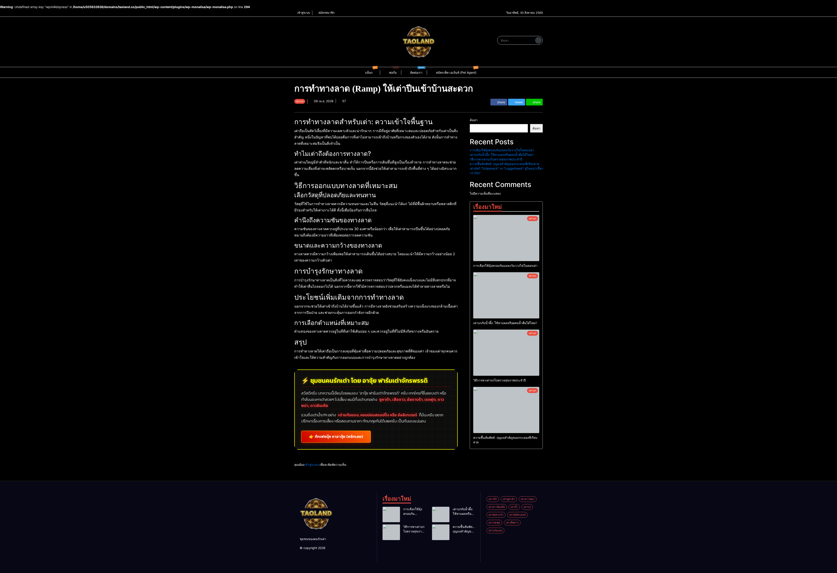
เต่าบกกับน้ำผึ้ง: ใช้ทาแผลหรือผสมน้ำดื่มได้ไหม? (501, 154)
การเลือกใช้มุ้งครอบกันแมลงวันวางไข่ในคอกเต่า (502, 150)
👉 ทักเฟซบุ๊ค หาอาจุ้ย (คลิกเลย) (336, 436)
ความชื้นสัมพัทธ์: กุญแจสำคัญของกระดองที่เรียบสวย (504, 164)
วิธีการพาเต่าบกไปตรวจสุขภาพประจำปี (496, 159)
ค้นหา (474, 120)
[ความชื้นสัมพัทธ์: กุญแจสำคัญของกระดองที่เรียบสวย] (506, 410)
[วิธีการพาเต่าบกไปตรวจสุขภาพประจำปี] (506, 353)
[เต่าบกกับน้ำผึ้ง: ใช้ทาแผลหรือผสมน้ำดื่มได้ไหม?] (506, 295)
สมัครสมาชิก (326, 12)
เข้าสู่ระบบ (303, 12)
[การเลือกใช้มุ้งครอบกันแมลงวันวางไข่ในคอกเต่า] (506, 238)
